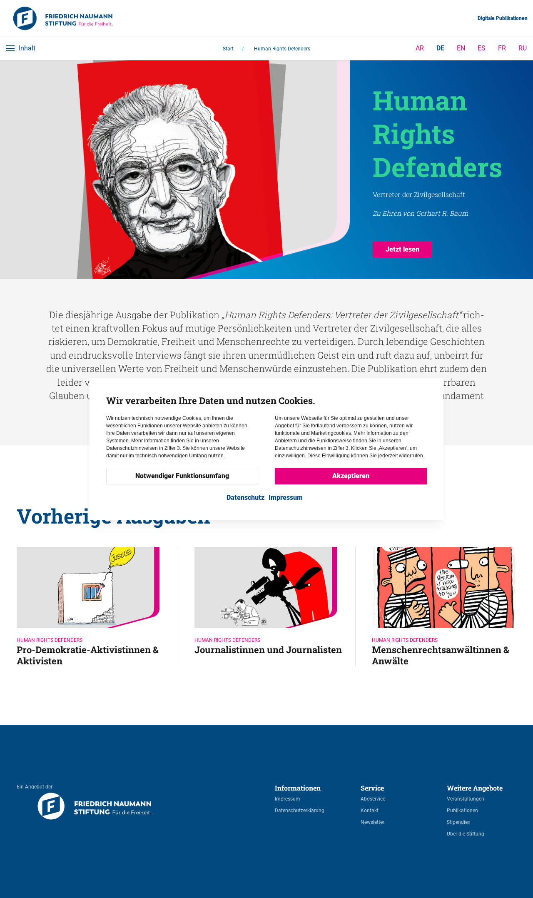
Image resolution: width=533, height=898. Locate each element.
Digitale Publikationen (503, 18)
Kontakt (370, 810)
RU (522, 48)
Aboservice (373, 799)
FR (502, 48)
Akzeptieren (350, 476)
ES (482, 48)
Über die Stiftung (465, 834)
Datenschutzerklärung (299, 810)
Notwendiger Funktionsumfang (182, 476)
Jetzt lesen (402, 249)
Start (228, 49)
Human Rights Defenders (282, 49)
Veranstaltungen (465, 799)
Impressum (287, 799)
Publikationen (462, 810)
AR (420, 48)
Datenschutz (245, 497)
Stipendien (459, 822)
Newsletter (372, 822)
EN (461, 48)
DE (440, 48)
